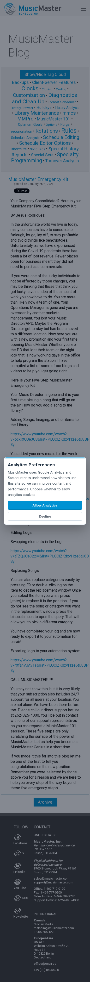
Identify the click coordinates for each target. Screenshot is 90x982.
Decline (45, 516)
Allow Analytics (45, 505)
